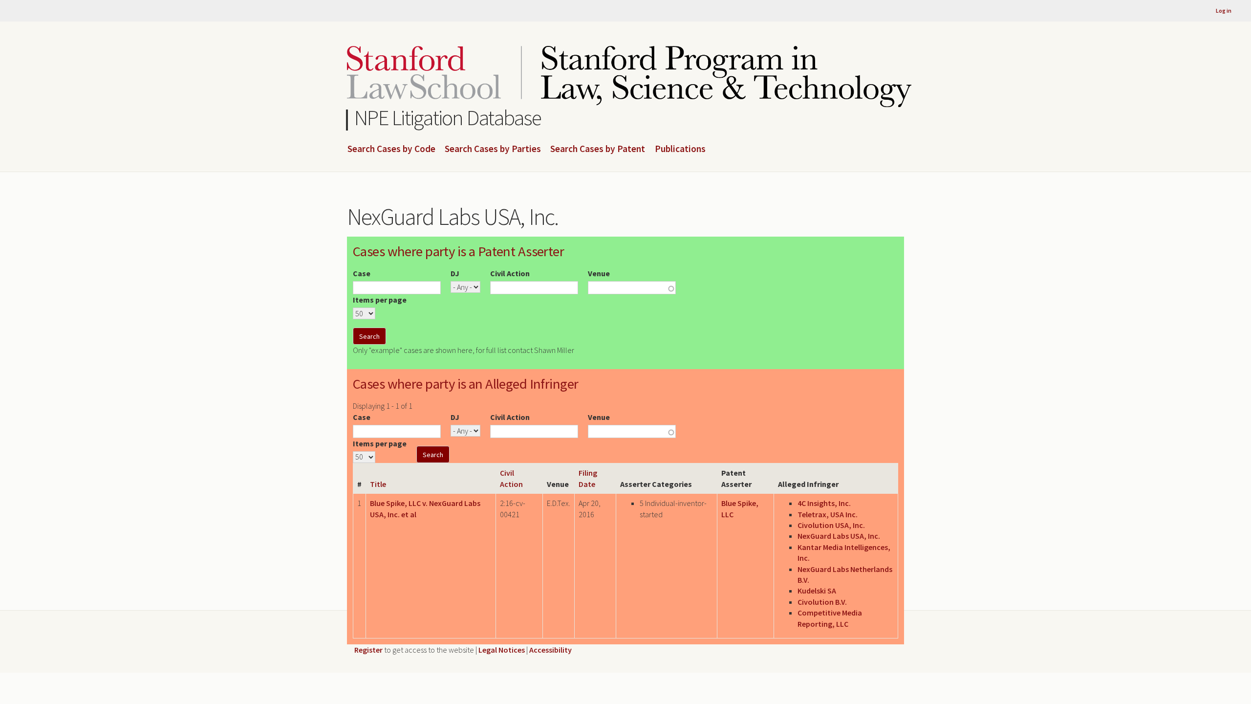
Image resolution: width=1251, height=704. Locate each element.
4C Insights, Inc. (824, 503)
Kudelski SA (817, 590)
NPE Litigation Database (447, 117)
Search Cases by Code (391, 149)
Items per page (380, 300)
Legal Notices (501, 650)
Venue (599, 273)
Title (378, 484)
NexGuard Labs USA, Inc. (839, 536)
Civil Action (510, 273)
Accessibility (550, 650)
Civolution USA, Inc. (831, 525)
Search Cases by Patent (597, 149)
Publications (680, 149)
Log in (1223, 10)
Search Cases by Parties (493, 149)
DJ (455, 273)
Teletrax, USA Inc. (828, 514)
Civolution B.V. (822, 602)
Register (368, 650)
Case (361, 273)
